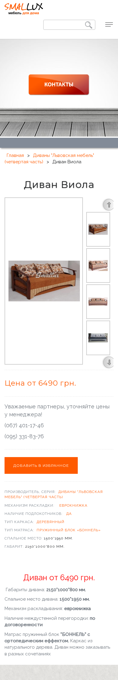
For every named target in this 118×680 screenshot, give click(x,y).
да (69, 514)
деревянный (50, 522)
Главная (15, 155)
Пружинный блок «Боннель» (69, 530)
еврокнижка (73, 505)
